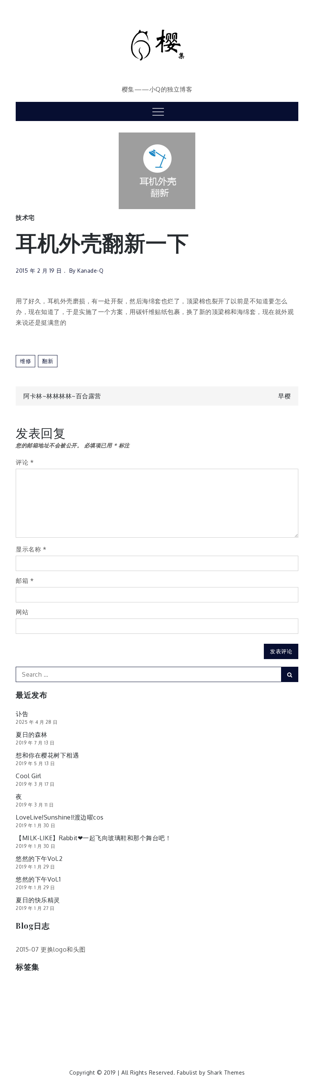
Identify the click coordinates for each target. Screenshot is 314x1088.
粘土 (217, 1020)
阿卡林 (124, 1036)
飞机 (206, 1036)
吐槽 (46, 1004)
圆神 (68, 1004)
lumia (46, 988)
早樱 (284, 396)
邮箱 (25, 580)
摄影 (153, 1004)
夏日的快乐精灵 (38, 900)
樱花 (25, 1020)
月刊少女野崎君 (251, 1004)
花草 (25, 1036)
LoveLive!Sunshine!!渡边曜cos (60, 817)
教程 (174, 1004)
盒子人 (161, 1020)
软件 (100, 1036)
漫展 (68, 1020)
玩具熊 (134, 1020)
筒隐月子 (191, 1020)
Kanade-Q (90, 270)
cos (24, 988)
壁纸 (89, 1004)
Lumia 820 (78, 988)
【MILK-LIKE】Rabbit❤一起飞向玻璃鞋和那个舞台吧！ (93, 838)
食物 (228, 1036)
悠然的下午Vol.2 (39, 858)
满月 (46, 1020)
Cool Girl (28, 776)
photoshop (116, 988)
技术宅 (25, 217)
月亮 (216, 1004)
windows (152, 988)
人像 (221, 988)
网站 (22, 612)
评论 (25, 462)
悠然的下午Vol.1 (38, 879)
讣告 (22, 714)
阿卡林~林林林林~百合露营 (62, 396)
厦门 (25, 1004)
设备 (79, 1036)
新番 (195, 1004)
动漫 (243, 988)
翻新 (47, 361)
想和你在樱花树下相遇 (47, 755)
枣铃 (287, 1004)
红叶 (239, 1020)
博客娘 (267, 988)
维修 (25, 361)
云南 (200, 988)
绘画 (260, 1020)
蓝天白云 (52, 1036)
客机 (110, 1004)
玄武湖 (108, 1020)
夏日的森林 (31, 734)
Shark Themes (226, 1072)
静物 (164, 1036)
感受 (131, 1004)
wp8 (179, 988)
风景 (185, 1036)
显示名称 (31, 549)
